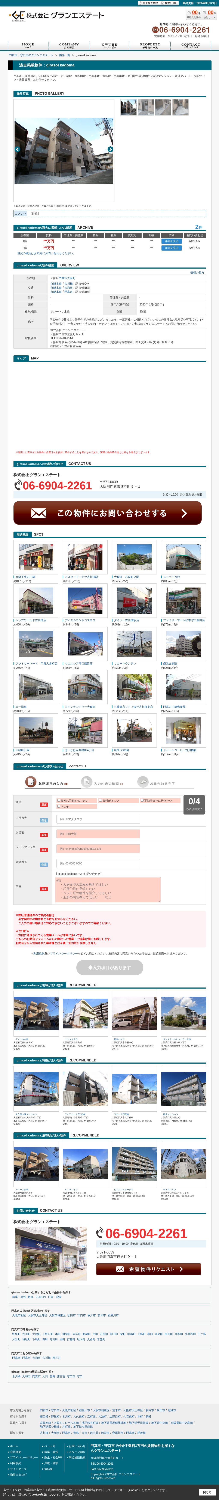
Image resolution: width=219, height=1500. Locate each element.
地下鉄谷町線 (90, 1422)
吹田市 (71, 1315)
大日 (45, 1376)
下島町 (36, 1339)
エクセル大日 (71, 1039)
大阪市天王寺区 (37, 1315)
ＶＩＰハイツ (71, 1189)
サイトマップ (18, 1469)
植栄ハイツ (119, 1039)
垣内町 (81, 1339)
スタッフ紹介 (77, 1451)
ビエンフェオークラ (123, 1189)
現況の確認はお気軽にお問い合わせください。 (46, 253)
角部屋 (48, 1469)
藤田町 (44, 1416)
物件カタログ (18, 1474)
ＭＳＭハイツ (169, 1189)
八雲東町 (129, 1416)
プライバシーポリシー (64, 953)
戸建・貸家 (55, 1297)
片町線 (66, 1426)
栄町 (123, 1334)
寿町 (45, 1339)
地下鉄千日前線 (138, 1422)
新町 (148, 1416)
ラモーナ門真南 (121, 1114)
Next (110, 149)
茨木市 (102, 1315)
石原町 (104, 1334)
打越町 (71, 1339)
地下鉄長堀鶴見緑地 (113, 1422)
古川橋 (68, 283)
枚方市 (91, 1315)
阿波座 (105, 1432)
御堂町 (66, 1334)
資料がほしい (110, 800)
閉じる (207, 1492)
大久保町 (78, 1416)
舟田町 (54, 1339)
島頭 (150, 1334)
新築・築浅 (19, 1297)
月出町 (16, 1339)
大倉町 (71, 278)
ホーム (14, 1446)
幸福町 (131, 1334)
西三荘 (56, 1357)
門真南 (16, 1357)
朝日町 (114, 1334)
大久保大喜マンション (26, 1114)
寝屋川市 (113, 1315)
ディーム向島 (22, 1039)
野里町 (16, 1334)
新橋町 (87, 1334)
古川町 (26, 1334)
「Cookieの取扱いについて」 (44, 1494)
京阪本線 (56, 283)
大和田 (68, 287)
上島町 (141, 1334)
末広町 (77, 1334)
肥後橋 (141, 1432)
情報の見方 (197, 272)
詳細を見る (172, 241)
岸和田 (179, 1334)
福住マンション (170, 1114)
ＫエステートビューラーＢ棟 (177, 1039)
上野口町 (47, 1334)
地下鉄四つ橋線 (49, 1426)
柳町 (62, 1339)
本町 (58, 1334)
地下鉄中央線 (159, 1422)
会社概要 (15, 1451)
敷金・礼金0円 (37, 1297)
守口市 (81, 1315)
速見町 (159, 1334)
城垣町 (26, 1339)
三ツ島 (202, 1334)
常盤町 (101, 1339)
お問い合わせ (77, 1446)
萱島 (52, 1376)
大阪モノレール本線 (66, 1422)
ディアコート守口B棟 (75, 1114)
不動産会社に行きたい (158, 800)
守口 (80, 1376)
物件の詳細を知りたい (75, 800)
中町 (95, 1334)
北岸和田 (190, 1334)
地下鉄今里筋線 (83, 1426)
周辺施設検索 (77, 1457)
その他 (65, 806)
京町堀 (91, 1416)
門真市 (63, 278)
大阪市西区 (19, 1315)
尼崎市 (172, 1410)
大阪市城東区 (57, 1315)
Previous (17, 149)
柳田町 (169, 1334)
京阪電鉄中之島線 (182, 1422)
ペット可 (49, 1446)
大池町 (36, 1334)
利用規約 (38, 953)
